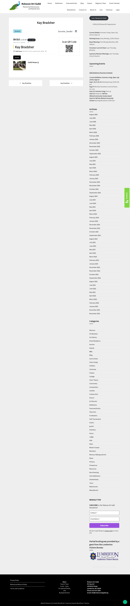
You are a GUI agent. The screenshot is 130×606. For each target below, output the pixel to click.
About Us (93, 10)
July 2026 (92, 118)
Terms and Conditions (17, 588)
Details (17, 57)
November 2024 (94, 185)
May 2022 (92, 292)
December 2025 (94, 143)
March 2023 (93, 257)
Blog (82, 3)
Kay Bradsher (26, 83)
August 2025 (93, 157)
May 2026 (92, 125)
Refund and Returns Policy (18, 584)
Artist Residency (94, 341)
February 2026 (94, 136)
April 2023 (92, 253)
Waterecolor (93, 487)
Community (93, 383)
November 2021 (94, 313)
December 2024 (94, 182)
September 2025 (95, 154)
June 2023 (92, 246)
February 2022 (94, 303)
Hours (91, 433)
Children (92, 366)
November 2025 (94, 146)
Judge (91, 437)
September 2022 (95, 278)
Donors (91, 398)
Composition (93, 387)
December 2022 (94, 267)
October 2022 (93, 274)
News (91, 458)
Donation (127, 195)
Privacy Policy (14, 580)
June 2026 (92, 122)
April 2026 (92, 129)
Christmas (92, 369)
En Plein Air (93, 401)
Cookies (92, 391)
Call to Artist (93, 359)
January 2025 (93, 178)
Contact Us (83, 10)
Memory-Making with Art (97, 455)
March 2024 (93, 214)
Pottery (92, 462)
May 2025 (92, 164)
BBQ (90, 351)
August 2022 (93, 281)
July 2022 (92, 285)
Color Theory (93, 380)
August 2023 (93, 239)
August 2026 (93, 114)
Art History (93, 337)
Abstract (92, 330)
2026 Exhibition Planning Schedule (100, 73)
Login (118, 10)
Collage (92, 376)
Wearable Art (93, 490)
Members (92, 451)
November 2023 (94, 228)
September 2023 (95, 235)
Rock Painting (94, 472)
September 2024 (95, 193)
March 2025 (93, 171)
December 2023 (94, 225)
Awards (91, 348)
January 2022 (93, 306)
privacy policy (109, 530)
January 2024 (93, 221)
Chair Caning (93, 362)
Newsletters (71, 10)
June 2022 (92, 289)
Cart (101, 10)
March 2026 (93, 132)
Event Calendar (114, 3)
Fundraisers (93, 415)
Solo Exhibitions (94, 476)
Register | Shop (100, 3)
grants (91, 426)
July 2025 (92, 161)
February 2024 (94, 218)
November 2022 (94, 271)
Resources (92, 469)
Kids (90, 440)
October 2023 (93, 232)
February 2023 (94, 260)
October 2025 (93, 150)
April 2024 (92, 210)
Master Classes (94, 447)
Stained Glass (93, 479)
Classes (89, 3)
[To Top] (125, 602)
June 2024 (92, 203)
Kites (91, 444)
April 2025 (92, 168)
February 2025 (94, 175)
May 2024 (92, 207)
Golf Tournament (95, 419)
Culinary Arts (93, 394)
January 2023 (93, 264)
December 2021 (94, 310)
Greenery (92, 430)
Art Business (93, 334)
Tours (91, 483)
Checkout (109, 10)
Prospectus (93, 465)
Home (50, 3)
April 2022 (92, 296)
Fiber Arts (92, 412)
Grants (91, 423)
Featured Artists (71, 3)
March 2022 (93, 299)
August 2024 (93, 196)
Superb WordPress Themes (80, 603)
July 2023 (92, 242)
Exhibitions (59, 3)
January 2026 (93, 139)
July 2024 (92, 200)
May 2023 (92, 249)
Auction (92, 344)
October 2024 (93, 189)
